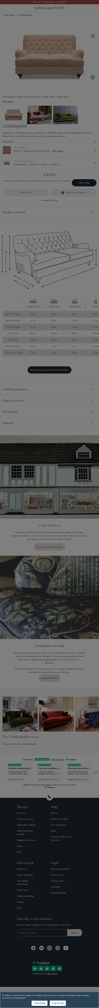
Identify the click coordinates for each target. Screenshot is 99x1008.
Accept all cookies (58, 1003)
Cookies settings (39, 1003)
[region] (49, 1000)
